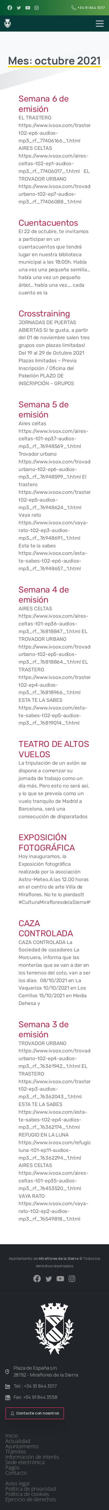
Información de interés (32, 1457)
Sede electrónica (25, 1462)
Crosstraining (44, 313)
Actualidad (17, 1441)
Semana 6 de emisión (44, 104)
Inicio (11, 1435)
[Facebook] (9, 8)
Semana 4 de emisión (44, 595)
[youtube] (27, 8)
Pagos (12, 1467)
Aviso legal (17, 1483)
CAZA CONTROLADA (46, 928)
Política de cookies (27, 1494)
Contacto (16, 1473)
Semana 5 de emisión (44, 409)
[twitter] (18, 8)
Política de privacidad (30, 1488)
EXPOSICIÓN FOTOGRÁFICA (47, 842)
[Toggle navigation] (99, 23)
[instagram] (36, 8)
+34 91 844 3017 (91, 7)
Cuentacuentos (48, 223)
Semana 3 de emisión (44, 1029)
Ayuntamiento (22, 1446)
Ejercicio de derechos (30, 1499)
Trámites (15, 1451)
